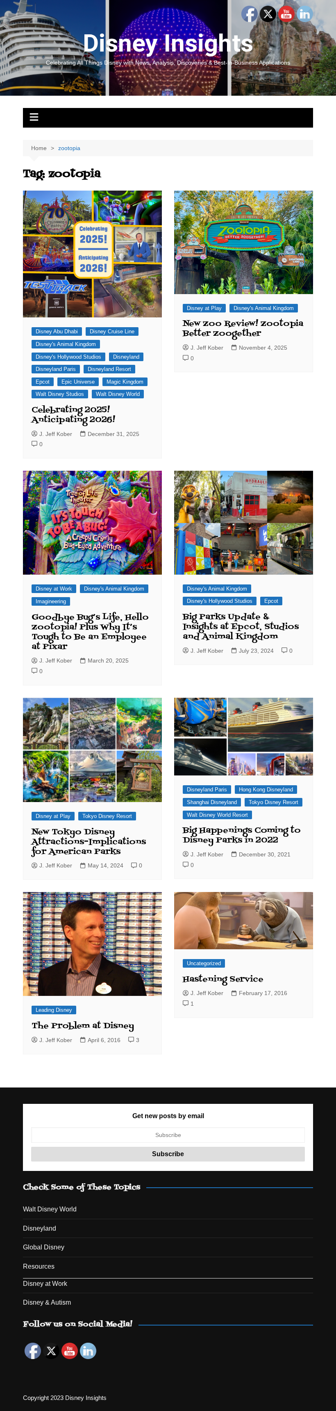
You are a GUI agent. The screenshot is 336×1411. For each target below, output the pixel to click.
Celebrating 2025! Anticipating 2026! (73, 415)
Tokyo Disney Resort (107, 816)
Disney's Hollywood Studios (68, 357)
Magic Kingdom (125, 382)
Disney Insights (168, 43)
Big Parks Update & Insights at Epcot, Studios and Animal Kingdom (241, 627)
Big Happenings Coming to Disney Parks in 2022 (242, 836)
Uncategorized (204, 963)
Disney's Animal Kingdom (66, 344)
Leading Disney (54, 1010)
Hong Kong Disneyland (266, 789)
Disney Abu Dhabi (57, 331)
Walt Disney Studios (60, 394)
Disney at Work (54, 589)
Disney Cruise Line (112, 331)
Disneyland (126, 357)
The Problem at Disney (83, 1026)
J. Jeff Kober (55, 434)
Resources (38, 1266)
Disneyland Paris (56, 369)
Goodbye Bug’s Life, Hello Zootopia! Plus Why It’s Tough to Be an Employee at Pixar (90, 632)
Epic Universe (78, 382)
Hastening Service (223, 979)
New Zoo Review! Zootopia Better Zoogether (243, 329)
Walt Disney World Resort (217, 815)
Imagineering (51, 601)
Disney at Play (204, 308)
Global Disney (43, 1247)
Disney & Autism (47, 1302)
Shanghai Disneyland (212, 802)
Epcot (43, 382)
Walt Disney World (118, 394)
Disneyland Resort (109, 369)
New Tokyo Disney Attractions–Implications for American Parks (89, 842)
